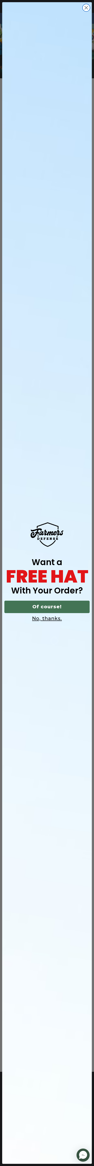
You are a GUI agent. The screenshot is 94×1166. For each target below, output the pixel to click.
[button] (83, 1155)
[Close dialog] (86, 8)
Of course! (47, 607)
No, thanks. (47, 618)
